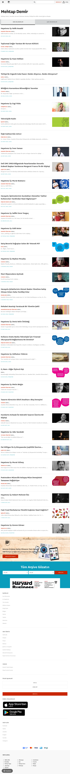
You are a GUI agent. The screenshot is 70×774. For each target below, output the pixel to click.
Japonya (6, 765)
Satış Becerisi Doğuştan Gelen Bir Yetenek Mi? (20, 243)
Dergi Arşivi (5, 608)
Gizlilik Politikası (7, 649)
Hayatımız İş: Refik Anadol (12, 28)
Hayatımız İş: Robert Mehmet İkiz (15, 495)
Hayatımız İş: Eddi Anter (11, 228)
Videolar (5, 623)
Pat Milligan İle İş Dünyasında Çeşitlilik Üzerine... (22, 447)
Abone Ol (35, 694)
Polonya (20, 765)
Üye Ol (35, 682)
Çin (19, 762)
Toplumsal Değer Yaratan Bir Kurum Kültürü (19, 43)
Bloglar (4, 611)
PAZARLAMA (4, 295)
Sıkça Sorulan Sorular (8, 670)
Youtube (4, 737)
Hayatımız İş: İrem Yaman (12, 148)
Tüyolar (4, 617)
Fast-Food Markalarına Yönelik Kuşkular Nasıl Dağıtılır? (24, 510)
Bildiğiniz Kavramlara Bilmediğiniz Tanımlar (19, 88)
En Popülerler (6, 599)
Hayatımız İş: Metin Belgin (12, 384)
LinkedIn (5, 731)
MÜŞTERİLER (4, 137)
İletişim (4, 637)
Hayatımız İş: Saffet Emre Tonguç (15, 213)
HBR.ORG (7, 760)
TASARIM (3, 402)
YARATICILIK (4, 465)
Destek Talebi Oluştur (8, 667)
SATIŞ (2, 246)
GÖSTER (60, 572)
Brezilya (6, 762)
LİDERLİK (3, 62)
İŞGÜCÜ (3, 122)
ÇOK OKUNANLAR (52, 22)
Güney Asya (7, 763)
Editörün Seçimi (6, 605)
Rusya (34, 765)
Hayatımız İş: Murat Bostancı (13, 181)
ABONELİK (58, 2)
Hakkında (5, 634)
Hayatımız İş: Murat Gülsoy (12, 462)
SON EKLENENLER (18, 22)
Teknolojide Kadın (8, 118)
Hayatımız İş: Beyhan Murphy (13, 259)
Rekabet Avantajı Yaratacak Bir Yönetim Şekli (20, 306)
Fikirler (4, 614)
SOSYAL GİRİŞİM (5, 46)
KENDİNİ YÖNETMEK (6, 31)
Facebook (5, 725)
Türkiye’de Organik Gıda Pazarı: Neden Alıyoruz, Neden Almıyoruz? (29, 74)
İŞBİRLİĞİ (3, 513)
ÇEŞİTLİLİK (3, 169)
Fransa (35, 762)
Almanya (20, 760)
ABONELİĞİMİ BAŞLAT (10, 556)
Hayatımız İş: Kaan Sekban (12, 59)
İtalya (34, 763)
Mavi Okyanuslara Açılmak (12, 274)
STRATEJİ (3, 420)
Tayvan (6, 767)
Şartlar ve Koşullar (7, 646)
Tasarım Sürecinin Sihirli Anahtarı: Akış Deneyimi (22, 399)
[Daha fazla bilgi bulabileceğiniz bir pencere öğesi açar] (7, 771)
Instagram (5, 740)
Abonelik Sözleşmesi (8, 652)
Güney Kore (21, 763)
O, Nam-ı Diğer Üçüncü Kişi (12, 369)
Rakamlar (5, 620)
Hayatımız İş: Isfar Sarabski (12, 432)
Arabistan (35, 760)
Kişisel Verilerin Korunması (9, 655)
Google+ (5, 734)
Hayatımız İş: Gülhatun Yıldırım (14, 354)
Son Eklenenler (6, 596)
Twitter (4, 728)
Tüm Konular (6, 602)
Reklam (4, 643)
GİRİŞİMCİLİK (4, 106)
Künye (4, 640)
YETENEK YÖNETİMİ (5, 435)
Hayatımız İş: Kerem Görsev (12, 525)
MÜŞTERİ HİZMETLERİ (6, 202)
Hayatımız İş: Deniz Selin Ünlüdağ (15, 321)
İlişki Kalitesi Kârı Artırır (11, 134)
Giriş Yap (35, 687)
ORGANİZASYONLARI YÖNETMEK (9, 309)
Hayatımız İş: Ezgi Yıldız (11, 103)
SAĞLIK (3, 77)
